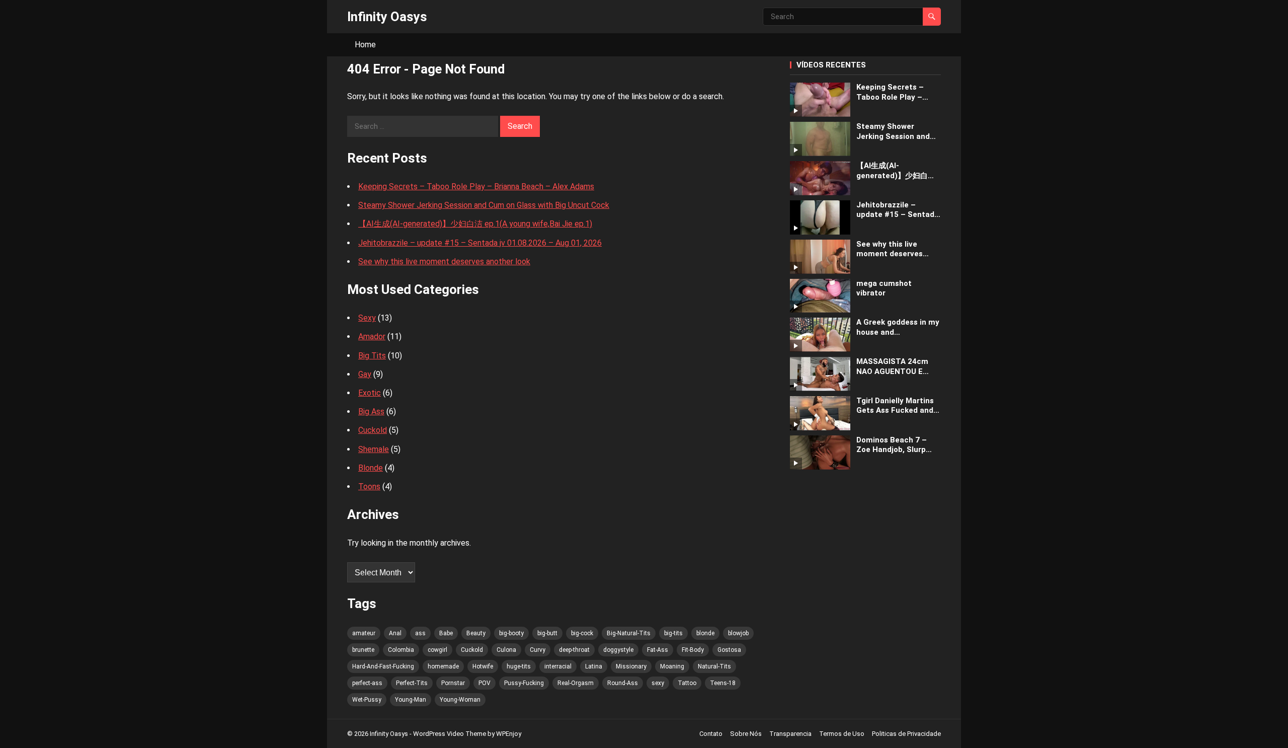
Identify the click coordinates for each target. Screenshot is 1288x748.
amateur (363, 633)
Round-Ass (622, 683)
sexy (658, 683)
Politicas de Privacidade (906, 733)
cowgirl (437, 649)
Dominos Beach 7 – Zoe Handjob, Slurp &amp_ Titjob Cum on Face (896, 445)
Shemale (373, 449)
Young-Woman (460, 699)
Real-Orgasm (575, 683)
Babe (446, 633)
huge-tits (519, 666)
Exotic (369, 393)
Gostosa (729, 649)
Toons (369, 486)
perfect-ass (367, 683)
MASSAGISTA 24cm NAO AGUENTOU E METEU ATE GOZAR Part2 (892, 367)
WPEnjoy (508, 733)
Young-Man (410, 699)
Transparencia (790, 733)
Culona (506, 649)
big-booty (511, 633)
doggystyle (618, 649)
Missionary (631, 666)
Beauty (476, 633)
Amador (371, 336)
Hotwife (482, 666)
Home (365, 44)
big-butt (547, 633)
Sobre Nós (746, 733)
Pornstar (453, 683)
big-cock (582, 633)
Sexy (367, 318)
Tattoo (687, 683)
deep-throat (574, 649)
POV (484, 683)
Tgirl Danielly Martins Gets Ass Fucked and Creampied (895, 406)
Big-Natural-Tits (629, 633)
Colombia (401, 649)
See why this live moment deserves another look (444, 261)
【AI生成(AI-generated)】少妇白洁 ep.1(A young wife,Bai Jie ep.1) (475, 224)
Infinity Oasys (387, 16)
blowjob (738, 633)
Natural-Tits (714, 666)
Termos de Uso (841, 733)
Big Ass (371, 411)
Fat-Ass (657, 649)
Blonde (370, 468)
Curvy (537, 649)
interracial (558, 666)
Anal (395, 633)
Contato (710, 733)
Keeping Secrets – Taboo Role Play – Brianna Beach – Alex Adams (476, 186)
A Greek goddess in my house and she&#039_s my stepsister (897, 327)
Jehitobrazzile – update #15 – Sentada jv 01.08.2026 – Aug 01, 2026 (480, 243)
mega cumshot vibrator (884, 288)
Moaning (672, 666)
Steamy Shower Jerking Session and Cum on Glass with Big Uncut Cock (483, 205)
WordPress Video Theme (449, 733)
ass (420, 633)
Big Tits (372, 355)
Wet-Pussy (366, 699)
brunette (363, 649)
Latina (593, 666)
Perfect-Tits (412, 683)
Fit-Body (693, 649)
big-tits (673, 633)
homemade (443, 666)
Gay (364, 374)
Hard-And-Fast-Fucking (383, 666)
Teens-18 (723, 683)
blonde (705, 633)
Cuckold (372, 430)
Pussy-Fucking (524, 683)
